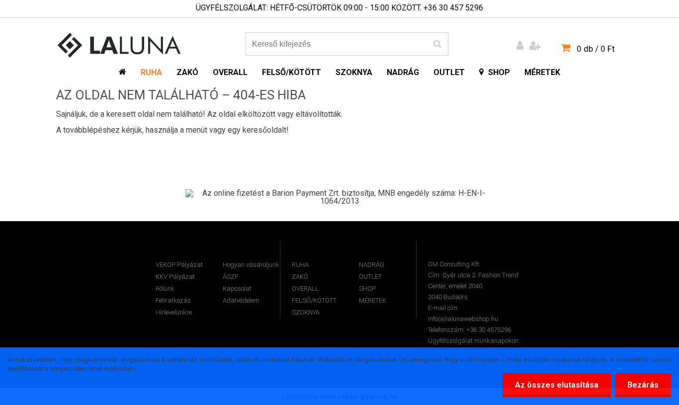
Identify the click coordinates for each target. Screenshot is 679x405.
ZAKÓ (300, 276)
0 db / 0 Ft (596, 49)
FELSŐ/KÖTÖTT (314, 300)
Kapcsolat (237, 288)
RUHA (300, 264)
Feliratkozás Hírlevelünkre (174, 306)
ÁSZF (230, 276)
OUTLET (370, 276)
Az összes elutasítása (556, 385)
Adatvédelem (241, 300)
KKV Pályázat (175, 276)
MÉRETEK (372, 300)
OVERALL (305, 288)
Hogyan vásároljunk (251, 264)
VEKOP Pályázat (179, 264)
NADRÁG (371, 264)
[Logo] (119, 45)
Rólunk (165, 288)
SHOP (367, 288)
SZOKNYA (306, 312)
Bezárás (643, 385)
